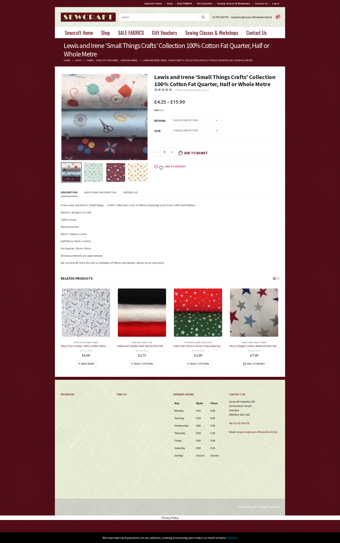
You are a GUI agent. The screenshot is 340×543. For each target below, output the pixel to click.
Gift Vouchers (205, 3)
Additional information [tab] (100, 192)
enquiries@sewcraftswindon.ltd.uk (251, 17)
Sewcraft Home (153, 3)
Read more (255, 363)
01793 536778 (241, 423)
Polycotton (150, 342)
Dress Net (80, 342)
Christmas (133, 342)
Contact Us (261, 3)
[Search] (203, 17)
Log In (275, 3)
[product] (86, 313)
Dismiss (232, 538)
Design (159, 121)
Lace (94, 342)
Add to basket (196, 153)
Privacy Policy (170, 517)
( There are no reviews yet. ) (192, 90)
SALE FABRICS (184, 3)
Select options (87, 363)
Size (157, 131)
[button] (274, 278)
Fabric (88, 342)
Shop (170, 3)
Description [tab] (69, 192)
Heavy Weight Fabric (201, 342)
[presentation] (62, 117)
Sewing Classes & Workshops (233, 3)
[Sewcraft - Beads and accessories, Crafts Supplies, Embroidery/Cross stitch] (88, 17)
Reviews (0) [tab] (130, 192)
